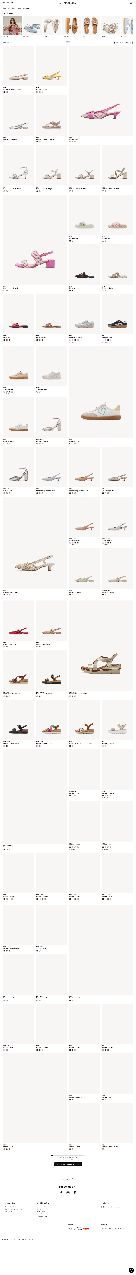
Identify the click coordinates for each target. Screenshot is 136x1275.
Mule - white (73, 238)
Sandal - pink (106, 845)
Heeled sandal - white (11, 743)
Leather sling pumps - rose (78, 491)
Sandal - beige (8, 847)
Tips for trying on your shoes (13, 1209)
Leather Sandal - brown (11, 694)
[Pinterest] (74, 1192)
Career (39, 1209)
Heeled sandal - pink (10, 288)
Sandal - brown (74, 896)
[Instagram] (68, 1192)
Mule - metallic (107, 288)
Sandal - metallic (108, 743)
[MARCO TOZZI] (68, 3)
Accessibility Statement (44, 1216)
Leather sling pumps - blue (45, 491)
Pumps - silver (8, 491)
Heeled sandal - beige (44, 189)
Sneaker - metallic (75, 337)
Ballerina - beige (75, 592)
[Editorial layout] (67, 42)
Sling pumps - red (9, 644)
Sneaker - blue (107, 337)
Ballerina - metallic (10, 139)
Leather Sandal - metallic (78, 694)
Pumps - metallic (42, 441)
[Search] (131, 3)
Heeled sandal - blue (10, 998)
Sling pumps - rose (108, 491)
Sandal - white (74, 793)
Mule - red (7, 337)
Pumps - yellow (41, 89)
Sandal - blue (8, 1147)
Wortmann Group (42, 1207)
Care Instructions (10, 1207)
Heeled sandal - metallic (45, 139)
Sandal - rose (106, 1097)
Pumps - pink (73, 139)
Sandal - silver (8, 1047)
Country (104, 1224)
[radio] (4, 92)
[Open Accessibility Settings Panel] (131, 1270)
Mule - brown (74, 288)
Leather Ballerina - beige (12, 89)
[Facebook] (61, 1192)
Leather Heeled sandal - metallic (80, 743)
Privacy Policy (41, 1211)
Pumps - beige (74, 540)
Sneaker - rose (8, 389)
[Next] (128, 26)
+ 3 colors (72, 342)
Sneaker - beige (41, 389)
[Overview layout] (69, 42)
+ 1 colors (72, 545)
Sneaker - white (8, 441)
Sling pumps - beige (10, 592)
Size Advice (8, 1211)
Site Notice (40, 1214)
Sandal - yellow (74, 845)
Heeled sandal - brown (44, 694)
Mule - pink (106, 238)
